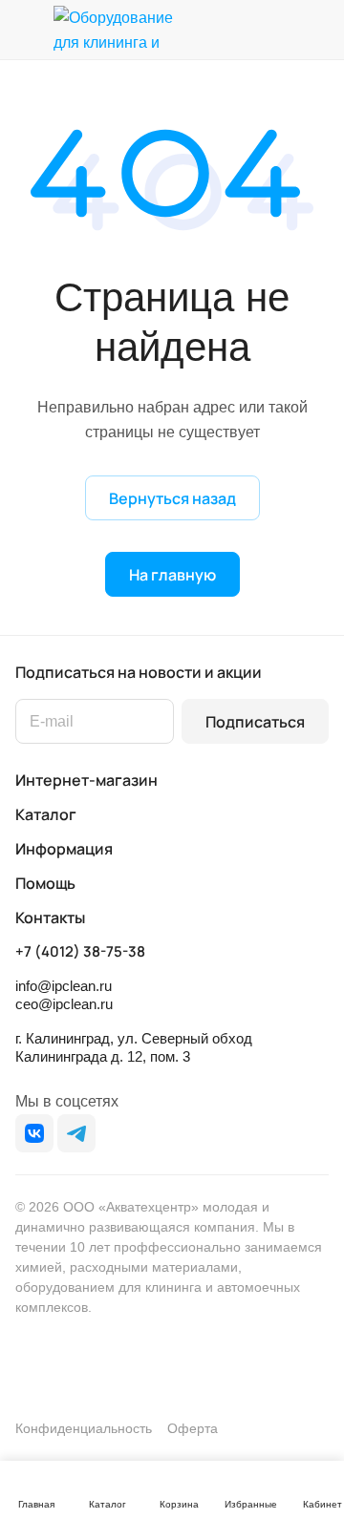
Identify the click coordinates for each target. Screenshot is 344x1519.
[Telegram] (76, 1133)
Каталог (45, 814)
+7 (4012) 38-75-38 (80, 951)
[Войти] (276, 29)
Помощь (45, 883)
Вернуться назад (172, 498)
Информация (64, 848)
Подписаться (255, 721)
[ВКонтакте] (34, 1133)
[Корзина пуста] (314, 29)
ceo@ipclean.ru (64, 1004)
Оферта (192, 1428)
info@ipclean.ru (63, 986)
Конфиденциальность (83, 1428)
